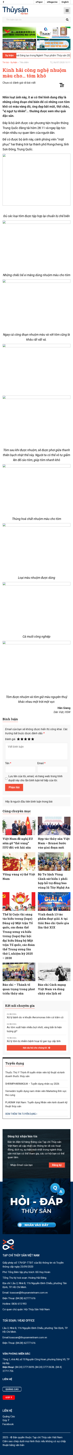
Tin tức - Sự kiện (10, 62)
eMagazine (52, 2)
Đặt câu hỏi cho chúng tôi (35, 1048)
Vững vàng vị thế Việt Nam (19, 876)
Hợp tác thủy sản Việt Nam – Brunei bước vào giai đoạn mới (54, 843)
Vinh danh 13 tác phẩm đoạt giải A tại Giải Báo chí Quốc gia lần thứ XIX (53, 920)
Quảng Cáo (9, 1416)
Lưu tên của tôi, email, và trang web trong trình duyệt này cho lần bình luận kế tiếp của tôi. (35, 778)
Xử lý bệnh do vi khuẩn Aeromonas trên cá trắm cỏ (35, 1017)
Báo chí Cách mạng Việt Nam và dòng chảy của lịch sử (52, 989)
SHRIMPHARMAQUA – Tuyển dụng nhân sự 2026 (32, 1083)
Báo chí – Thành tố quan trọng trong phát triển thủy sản (19, 989)
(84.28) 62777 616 (25, 1298)
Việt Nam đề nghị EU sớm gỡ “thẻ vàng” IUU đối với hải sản (18, 843)
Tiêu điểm (24, 62)
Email (41, 763)
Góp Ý (6, 1420)
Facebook (8, 1424)
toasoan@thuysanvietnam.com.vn (29, 1292)
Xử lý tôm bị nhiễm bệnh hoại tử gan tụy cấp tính (34, 1041)
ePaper (39, 2)
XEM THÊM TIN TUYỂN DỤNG (20, 1114)
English (65, 2)
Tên (8, 763)
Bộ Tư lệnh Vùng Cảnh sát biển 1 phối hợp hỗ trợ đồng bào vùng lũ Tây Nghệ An (54, 880)
